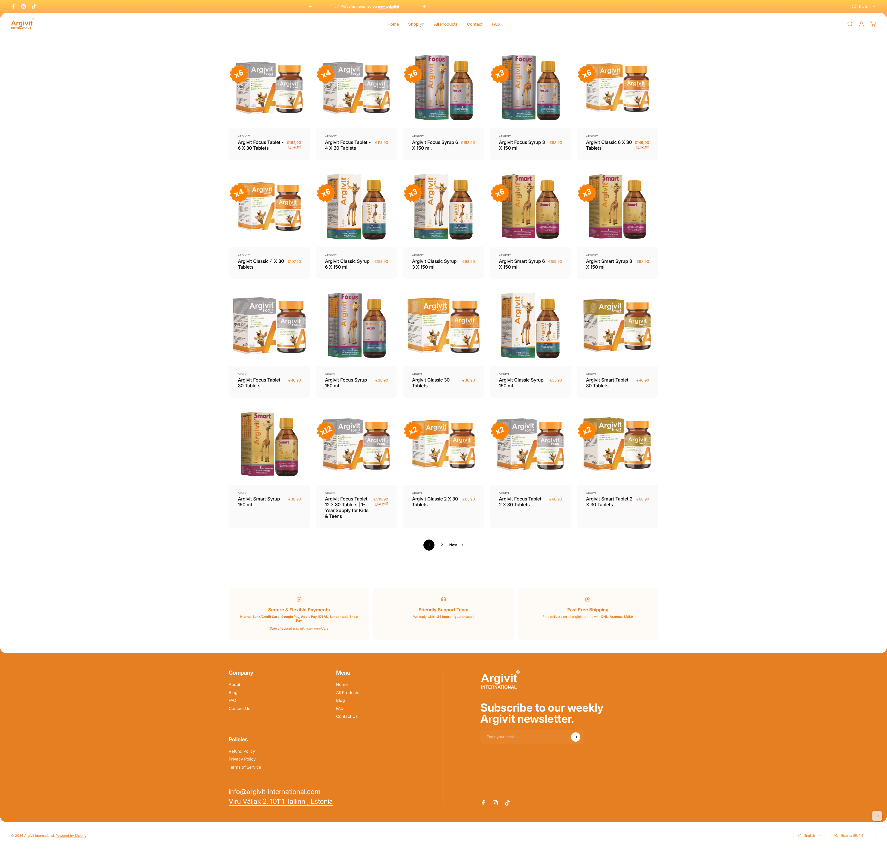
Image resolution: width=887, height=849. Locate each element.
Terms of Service (245, 767)
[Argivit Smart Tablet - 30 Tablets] (617, 325)
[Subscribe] (575, 737)
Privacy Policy (242, 759)
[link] (281, 801)
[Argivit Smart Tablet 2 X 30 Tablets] (617, 444)
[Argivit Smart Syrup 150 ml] (269, 444)
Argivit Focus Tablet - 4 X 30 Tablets (348, 145)
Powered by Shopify (71, 835)
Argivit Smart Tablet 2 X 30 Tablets (609, 501)
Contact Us (239, 708)
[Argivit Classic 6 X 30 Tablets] (617, 87)
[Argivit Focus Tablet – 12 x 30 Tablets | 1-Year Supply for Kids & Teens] (356, 444)
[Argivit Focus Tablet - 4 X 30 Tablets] (356, 87)
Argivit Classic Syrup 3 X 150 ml (434, 264)
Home (342, 684)
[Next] (424, 6)
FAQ (232, 700)
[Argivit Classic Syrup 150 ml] (530, 325)
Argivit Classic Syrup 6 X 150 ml (347, 264)
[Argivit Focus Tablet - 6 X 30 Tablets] (269, 87)
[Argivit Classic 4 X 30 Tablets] (269, 206)
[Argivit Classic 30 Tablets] (443, 325)
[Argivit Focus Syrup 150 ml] (356, 325)
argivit (418, 136)
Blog (233, 692)
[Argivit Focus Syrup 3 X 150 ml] (530, 87)
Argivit (244, 136)
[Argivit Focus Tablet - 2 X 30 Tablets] (530, 444)
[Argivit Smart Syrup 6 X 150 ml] (530, 206)
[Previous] (310, 6)
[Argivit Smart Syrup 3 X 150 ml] (617, 206)
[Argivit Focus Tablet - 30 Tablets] (269, 325)
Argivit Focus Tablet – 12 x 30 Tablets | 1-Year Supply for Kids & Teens (348, 507)
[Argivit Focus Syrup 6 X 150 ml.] (443, 87)
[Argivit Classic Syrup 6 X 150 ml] (356, 206)
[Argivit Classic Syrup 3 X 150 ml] (443, 206)
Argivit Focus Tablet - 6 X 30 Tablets (261, 145)
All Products (347, 692)
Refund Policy (242, 751)
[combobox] (864, 6)
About (234, 684)
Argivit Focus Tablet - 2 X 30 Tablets (522, 501)
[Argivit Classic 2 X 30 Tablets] (443, 444)
